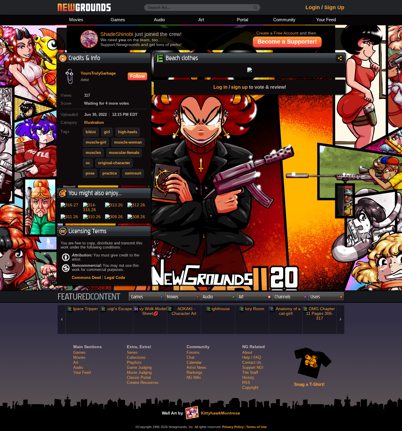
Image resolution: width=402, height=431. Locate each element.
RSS (246, 382)
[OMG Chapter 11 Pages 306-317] (319, 313)
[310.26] (93, 216)
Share (340, 58)
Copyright (250, 387)
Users (315, 297)
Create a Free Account (277, 33)
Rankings (194, 372)
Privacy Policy (233, 427)
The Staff (250, 372)
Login (312, 7)
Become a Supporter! (287, 41)
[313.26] (115, 207)
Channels (282, 297)
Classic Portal (139, 377)
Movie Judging (139, 372)
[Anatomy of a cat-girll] (286, 311)
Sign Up (334, 7)
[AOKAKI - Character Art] (184, 311)
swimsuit (133, 173)
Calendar (194, 362)
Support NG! (252, 367)
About (247, 352)
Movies (76, 19)
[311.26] (71, 216)
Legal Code (114, 277)
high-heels (127, 132)
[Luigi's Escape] (116, 308)
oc (88, 163)
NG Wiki (194, 377)
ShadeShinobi (116, 34)
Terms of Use (256, 427)
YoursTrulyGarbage (98, 73)
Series (132, 352)
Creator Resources (143, 382)
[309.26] (115, 216)
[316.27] (71, 207)
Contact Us (251, 362)
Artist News (196, 367)
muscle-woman (128, 142)
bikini (91, 132)
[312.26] (137, 207)
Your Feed (326, 19)
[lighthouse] (218, 308)
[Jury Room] (252, 308)
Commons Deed (86, 277)
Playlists (134, 362)
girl (107, 132)
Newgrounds (84, 7)
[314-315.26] (93, 207)
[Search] (256, 8)
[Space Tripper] (82, 308)
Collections (136, 357)
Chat (191, 357)
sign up (239, 87)
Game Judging (139, 367)
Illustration (94, 123)
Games (118, 19)
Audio (159, 19)
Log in (220, 87)
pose (90, 173)
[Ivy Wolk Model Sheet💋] (150, 311)
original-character (114, 163)
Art (201, 19)
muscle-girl (96, 142)
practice (109, 173)
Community (284, 19)
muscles (93, 153)
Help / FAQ (251, 357)
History (248, 377)
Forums (193, 352)
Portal (242, 19)
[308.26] (137, 216)
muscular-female (124, 153)
